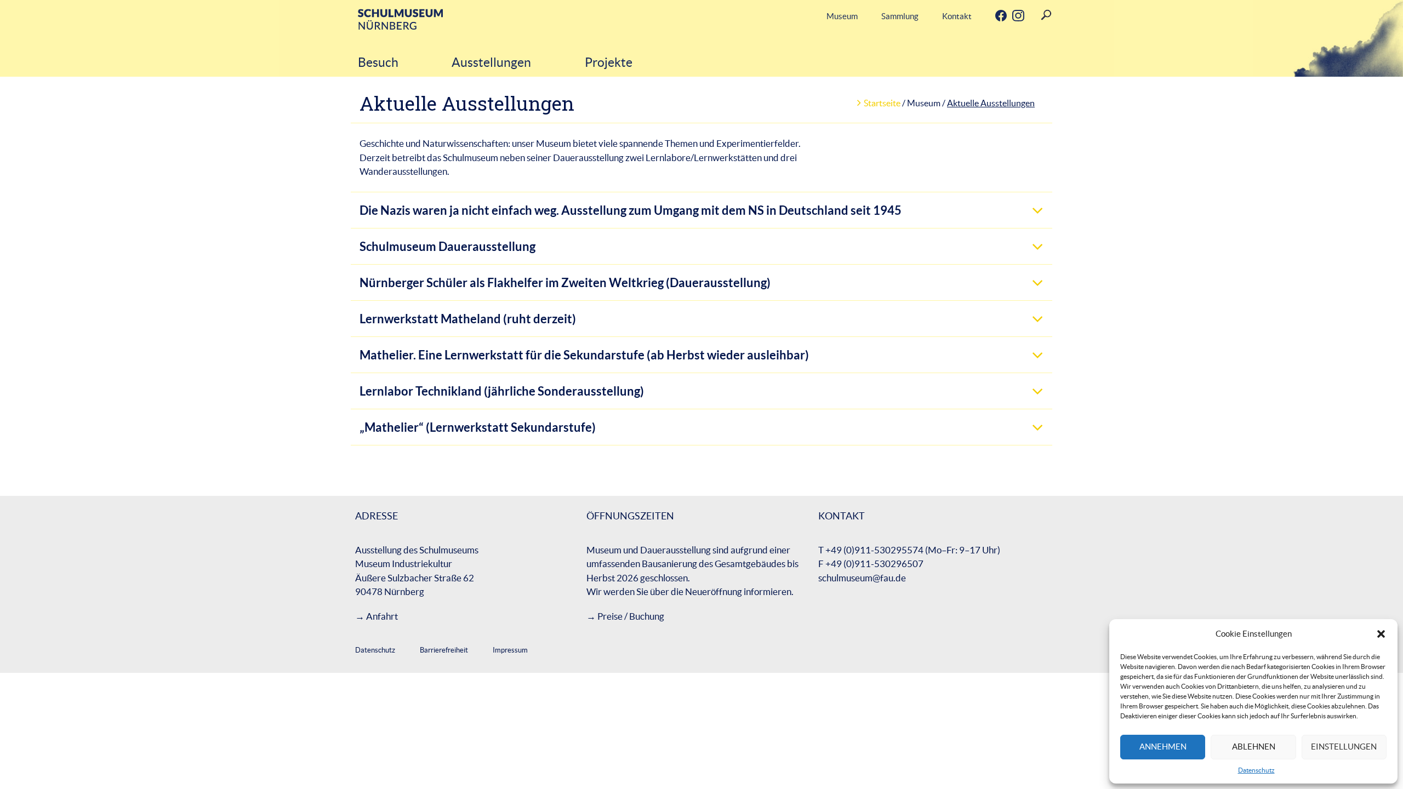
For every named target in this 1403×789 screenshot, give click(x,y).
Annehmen (1163, 746)
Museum (842, 16)
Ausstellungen (491, 62)
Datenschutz (1256, 770)
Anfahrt (382, 616)
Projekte (608, 62)
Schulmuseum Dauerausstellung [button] (447, 246)
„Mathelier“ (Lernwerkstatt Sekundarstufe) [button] (478, 427)
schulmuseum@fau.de (862, 578)
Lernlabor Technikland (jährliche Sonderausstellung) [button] (502, 391)
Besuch (378, 62)
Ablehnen (1253, 746)
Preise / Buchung (630, 616)
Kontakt (957, 16)
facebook (992, 16)
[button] (1381, 633)
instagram (1009, 16)
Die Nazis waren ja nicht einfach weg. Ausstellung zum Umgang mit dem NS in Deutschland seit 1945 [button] (631, 210)
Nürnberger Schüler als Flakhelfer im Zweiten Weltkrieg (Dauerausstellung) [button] (565, 282)
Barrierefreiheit (444, 650)
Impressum (510, 650)
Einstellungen (1344, 746)
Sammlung (900, 16)
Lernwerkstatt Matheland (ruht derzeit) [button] (468, 318)
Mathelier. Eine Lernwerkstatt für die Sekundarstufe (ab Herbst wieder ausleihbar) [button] (584, 355)
